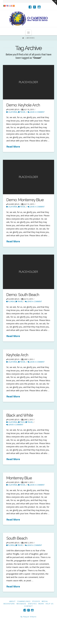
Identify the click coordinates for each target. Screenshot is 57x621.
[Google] (34, 7)
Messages (21, 604)
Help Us (49, 604)
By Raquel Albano (28, 617)
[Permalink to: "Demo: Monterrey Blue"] (28, 177)
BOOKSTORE (9, 604)
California (12, 112)
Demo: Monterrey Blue (25, 200)
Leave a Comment (37, 112)
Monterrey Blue (19, 478)
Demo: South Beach (22, 294)
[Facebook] (30, 7)
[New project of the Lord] (28, 18)
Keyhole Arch (17, 355)
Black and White (19, 415)
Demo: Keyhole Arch (23, 105)
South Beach (16, 538)
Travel (23, 112)
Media (45, 601)
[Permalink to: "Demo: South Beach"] (28, 272)
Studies (36, 601)
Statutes (32, 604)
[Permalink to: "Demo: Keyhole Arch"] (28, 82)
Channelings (23, 601)
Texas (22, 422)
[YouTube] (39, 7)
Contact (28, 606)
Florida (11, 301)
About (12, 601)
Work (41, 604)
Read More (13, 146)
